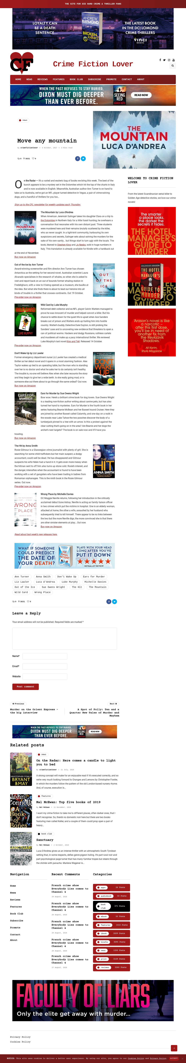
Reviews (42, 79)
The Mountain (97, 587)
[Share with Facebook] (77, 158)
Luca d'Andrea (45, 582)
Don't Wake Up (66, 576)
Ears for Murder (94, 576)
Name (15, 656)
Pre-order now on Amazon (28, 297)
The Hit (77, 587)
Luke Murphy (70, 582)
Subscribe (94, 79)
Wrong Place (43, 592)
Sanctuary (44, 840)
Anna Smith (43, 576)
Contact (127, 79)
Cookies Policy (20, 1042)
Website (16, 676)
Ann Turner (22, 576)
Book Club (76, 79)
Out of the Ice (25, 587)
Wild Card (21, 592)
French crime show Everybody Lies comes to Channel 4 (70, 888)
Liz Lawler (22, 582)
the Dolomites (48, 220)
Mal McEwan (44, 807)
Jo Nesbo (81, 244)
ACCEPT (174, 1058)
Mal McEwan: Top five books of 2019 (68, 802)
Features (59, 79)
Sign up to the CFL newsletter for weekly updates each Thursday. (48, 204)
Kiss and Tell (73, 341)
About (140, 79)
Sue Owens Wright (53, 587)
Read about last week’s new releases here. (36, 534)
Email (15, 666)
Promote (111, 79)
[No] (182, 1058)
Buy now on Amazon (25, 257)
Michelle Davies (95, 582)
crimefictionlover (29, 148)
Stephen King (64, 244)
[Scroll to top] (174, 1048)
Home (18, 79)
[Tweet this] (83, 158)
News (29, 79)
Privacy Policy (20, 1037)
